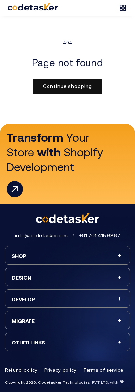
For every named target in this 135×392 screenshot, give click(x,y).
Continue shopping (67, 86)
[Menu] (123, 8)
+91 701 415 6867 (99, 235)
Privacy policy (60, 370)
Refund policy (21, 370)
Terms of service (103, 370)
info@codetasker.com (41, 235)
